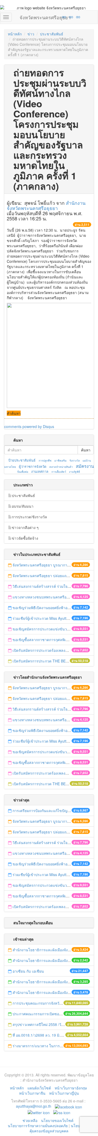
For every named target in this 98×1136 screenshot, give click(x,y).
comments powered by (29, 426)
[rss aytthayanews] (61, 1112)
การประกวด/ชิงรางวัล (29, 516)
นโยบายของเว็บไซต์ (57, 1120)
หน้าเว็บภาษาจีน (32, 1093)
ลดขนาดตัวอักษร (48, 16)
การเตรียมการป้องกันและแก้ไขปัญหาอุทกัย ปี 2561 (53, 810)
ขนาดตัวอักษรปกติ (53, 16)
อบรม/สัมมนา (22, 506)
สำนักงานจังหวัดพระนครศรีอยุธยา (46, 205)
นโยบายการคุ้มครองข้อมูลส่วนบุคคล (60, 1128)
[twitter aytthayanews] (39, 1112)
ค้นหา (85, 449)
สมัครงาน (85, 466)
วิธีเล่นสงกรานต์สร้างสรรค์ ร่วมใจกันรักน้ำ (47, 586)
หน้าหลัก (15, 33)
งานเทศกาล (39, 471)
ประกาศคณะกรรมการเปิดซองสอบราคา (44, 1013)
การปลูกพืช (45, 460)
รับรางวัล (75, 460)
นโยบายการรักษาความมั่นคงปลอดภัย (38, 1125)
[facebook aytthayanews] (68, 1106)
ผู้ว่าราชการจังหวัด (32, 466)
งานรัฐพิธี (74, 472)
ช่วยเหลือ (29, 1120)
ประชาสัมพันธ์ (51, 33)
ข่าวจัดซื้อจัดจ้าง (25, 538)
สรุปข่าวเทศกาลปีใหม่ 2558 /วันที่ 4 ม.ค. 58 (47, 1024)
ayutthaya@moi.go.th (33, 1106)
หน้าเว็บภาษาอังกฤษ (71, 1087)
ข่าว (30, 33)
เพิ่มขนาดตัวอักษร (59, 16)
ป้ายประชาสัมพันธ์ (22, 460)
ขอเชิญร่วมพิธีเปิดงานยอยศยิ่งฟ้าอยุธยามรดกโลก (52, 607)
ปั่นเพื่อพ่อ (22, 472)
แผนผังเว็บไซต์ (39, 1087)
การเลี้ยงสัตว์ (58, 472)
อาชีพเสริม (60, 460)
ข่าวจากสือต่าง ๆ (25, 527)
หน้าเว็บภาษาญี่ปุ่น (64, 1093)
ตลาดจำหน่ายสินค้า (61, 467)
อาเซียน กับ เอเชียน (29, 971)
